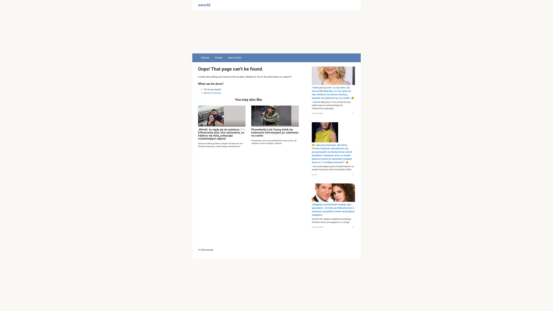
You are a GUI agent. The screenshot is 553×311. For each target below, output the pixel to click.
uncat (314, 174)
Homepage (215, 93)
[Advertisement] (276, 32)
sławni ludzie (234, 57)
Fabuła (218, 57)
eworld (204, 5)
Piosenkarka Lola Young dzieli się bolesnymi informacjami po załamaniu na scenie (275, 132)
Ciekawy (205, 57)
